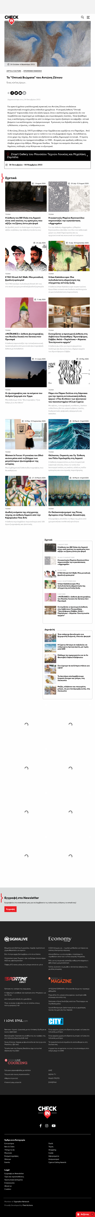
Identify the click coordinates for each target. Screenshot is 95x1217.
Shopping (52, 1150)
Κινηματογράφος (11, 1156)
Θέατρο (7, 1159)
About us (8, 1186)
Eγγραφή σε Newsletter (14, 1173)
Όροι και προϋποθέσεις (14, 1177)
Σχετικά (11, 178)
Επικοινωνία (9, 1183)
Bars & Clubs (9, 1146)
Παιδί (50, 1143)
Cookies (7, 1189)
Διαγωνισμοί (53, 1159)
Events (7, 1162)
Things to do (9, 1150)
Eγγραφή (10, 909)
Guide (50, 1153)
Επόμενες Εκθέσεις (33, 71)
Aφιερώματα (53, 1156)
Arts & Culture (13, 71)
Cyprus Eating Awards (57, 1162)
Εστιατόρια (9, 1143)
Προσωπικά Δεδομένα (13, 1180)
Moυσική (8, 1153)
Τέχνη (8, 214)
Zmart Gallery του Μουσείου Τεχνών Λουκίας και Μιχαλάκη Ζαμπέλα (46, 155)
